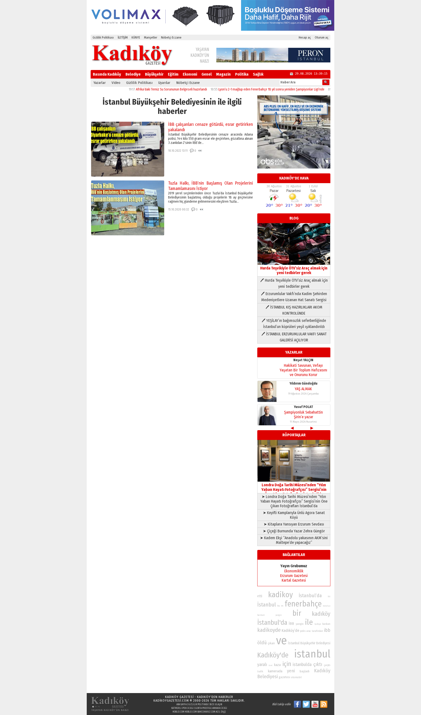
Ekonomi (190, 74)
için (286, 664)
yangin (300, 624)
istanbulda (302, 664)
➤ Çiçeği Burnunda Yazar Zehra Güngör (294, 531)
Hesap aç (305, 37)
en (282, 606)
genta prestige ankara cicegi (211, 708)
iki (329, 596)
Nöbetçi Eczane (171, 37)
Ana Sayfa (181, 704)
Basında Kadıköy (107, 74)
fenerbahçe (303, 604)
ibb (327, 630)
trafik (260, 671)
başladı (304, 671)
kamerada (275, 671)
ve (281, 640)
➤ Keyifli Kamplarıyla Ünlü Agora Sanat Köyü (294, 515)
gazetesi (284, 677)
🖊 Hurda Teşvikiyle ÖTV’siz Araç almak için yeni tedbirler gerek (294, 283)
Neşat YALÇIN (303, 360)
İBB (291, 623)
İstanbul (266, 604)
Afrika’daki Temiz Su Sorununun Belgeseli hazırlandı (156, 89)
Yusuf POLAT (303, 407)
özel (270, 665)
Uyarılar (164, 82)
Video (116, 82)
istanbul (312, 653)
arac (308, 631)
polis (303, 631)
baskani (261, 615)
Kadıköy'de (272, 655)
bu (278, 605)
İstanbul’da (310, 595)
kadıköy (321, 613)
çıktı (317, 664)
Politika (242, 74)
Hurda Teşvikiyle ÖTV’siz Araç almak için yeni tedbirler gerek (293, 270)
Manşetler (150, 37)
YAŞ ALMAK (303, 389)
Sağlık (258, 74)
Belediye (133, 74)
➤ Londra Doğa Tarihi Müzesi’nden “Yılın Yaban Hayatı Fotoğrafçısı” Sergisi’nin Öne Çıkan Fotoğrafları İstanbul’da (293, 501)
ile (309, 622)
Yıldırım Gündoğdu (303, 383)
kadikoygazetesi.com (171, 700)
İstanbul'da (272, 622)
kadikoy (280, 594)
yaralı (262, 664)
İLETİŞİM (123, 37)
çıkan (271, 643)
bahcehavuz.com (206, 711)
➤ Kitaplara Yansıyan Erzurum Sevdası (294, 524)
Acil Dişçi (221, 711)
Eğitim (173, 74)
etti (259, 596)
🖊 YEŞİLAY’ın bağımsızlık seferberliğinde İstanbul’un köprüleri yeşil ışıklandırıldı (294, 323)
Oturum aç (321, 37)
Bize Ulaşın (216, 704)
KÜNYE (136, 37)
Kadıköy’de (290, 630)
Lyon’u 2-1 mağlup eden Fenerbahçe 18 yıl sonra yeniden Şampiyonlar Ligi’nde (256, 89)
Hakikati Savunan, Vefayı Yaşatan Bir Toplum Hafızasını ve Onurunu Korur (303, 370)
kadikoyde (269, 630)
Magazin (223, 74)
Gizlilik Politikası (103, 37)
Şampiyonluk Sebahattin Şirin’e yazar (303, 414)
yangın (279, 615)
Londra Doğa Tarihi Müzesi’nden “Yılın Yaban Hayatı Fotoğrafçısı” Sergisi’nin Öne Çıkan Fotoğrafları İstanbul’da (293, 490)
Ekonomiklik (293, 571)
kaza (277, 665)
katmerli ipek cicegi (182, 708)
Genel (206, 74)
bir (296, 613)
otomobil (296, 677)
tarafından (317, 631)
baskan (326, 624)
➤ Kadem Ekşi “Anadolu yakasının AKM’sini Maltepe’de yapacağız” (294, 540)
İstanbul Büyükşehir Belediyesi (309, 643)
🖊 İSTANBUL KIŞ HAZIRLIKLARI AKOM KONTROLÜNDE (294, 310)
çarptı (327, 665)
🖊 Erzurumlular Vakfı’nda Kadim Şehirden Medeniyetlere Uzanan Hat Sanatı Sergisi (294, 296)
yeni (291, 671)
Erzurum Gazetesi (294, 575)
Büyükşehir (154, 74)
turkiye (318, 624)
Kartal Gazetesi (294, 580)
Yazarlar (100, 82)
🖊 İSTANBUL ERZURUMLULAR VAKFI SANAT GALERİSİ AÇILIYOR (293, 337)
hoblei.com (178, 711)
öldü (262, 642)
